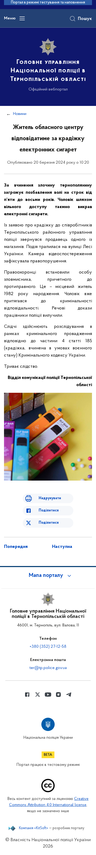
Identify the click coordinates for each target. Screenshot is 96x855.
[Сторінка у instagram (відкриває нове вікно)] (58, 694)
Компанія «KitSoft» (33, 828)
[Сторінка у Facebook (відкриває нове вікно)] (27, 694)
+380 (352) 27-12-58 (48, 647)
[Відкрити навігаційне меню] (22, 18)
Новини (19, 114)
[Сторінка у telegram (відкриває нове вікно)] (69, 694)
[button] (48, 575)
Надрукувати (50, 498)
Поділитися (49, 511)
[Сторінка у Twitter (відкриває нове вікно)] (37, 694)
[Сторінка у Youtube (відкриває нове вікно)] (48, 694)
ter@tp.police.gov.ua (48, 668)
